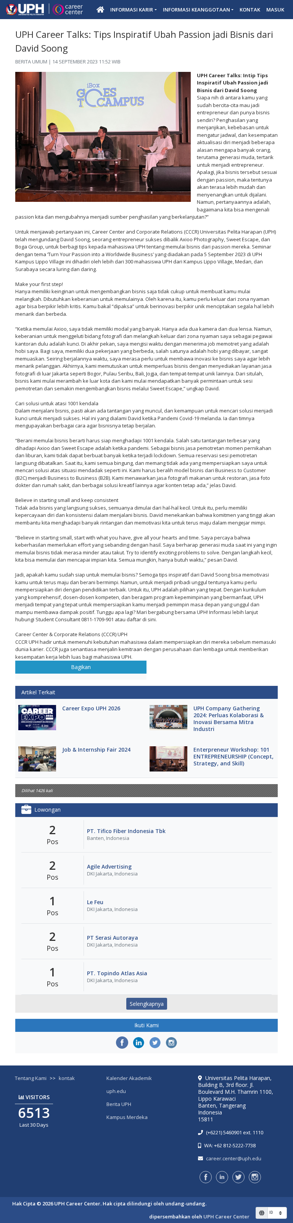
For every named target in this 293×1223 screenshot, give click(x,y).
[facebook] (122, 1042)
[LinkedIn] (138, 1042)
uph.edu (116, 1091)
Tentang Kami (31, 1078)
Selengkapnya (147, 1003)
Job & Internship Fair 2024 (96, 749)
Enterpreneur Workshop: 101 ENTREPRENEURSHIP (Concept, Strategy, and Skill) (233, 756)
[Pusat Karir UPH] (44, 10)
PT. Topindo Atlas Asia (117, 973)
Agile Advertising (109, 866)
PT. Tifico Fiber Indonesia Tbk (126, 831)
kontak (67, 1078)
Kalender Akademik (129, 1078)
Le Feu (95, 902)
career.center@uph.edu (233, 1158)
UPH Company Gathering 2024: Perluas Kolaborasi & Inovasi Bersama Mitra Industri (228, 719)
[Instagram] (171, 1042)
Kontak (250, 9)
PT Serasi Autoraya (112, 937)
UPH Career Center (226, 1216)
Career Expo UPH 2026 (91, 708)
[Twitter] (155, 1042)
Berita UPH (118, 1104)
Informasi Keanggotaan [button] (196, 9)
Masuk (275, 9)
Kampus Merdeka (127, 1117)
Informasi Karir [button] (131, 9)
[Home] (100, 9)
